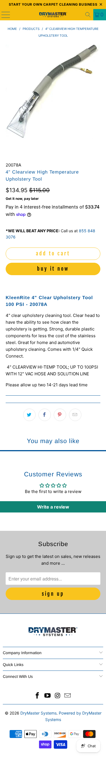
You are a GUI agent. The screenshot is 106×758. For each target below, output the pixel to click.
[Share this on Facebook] (44, 415)
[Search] (88, 14)
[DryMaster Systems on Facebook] (37, 696)
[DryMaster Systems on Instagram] (58, 696)
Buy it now (53, 269)
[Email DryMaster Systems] (68, 696)
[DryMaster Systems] (53, 14)
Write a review (53, 507)
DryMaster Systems (38, 713)
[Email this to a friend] (75, 415)
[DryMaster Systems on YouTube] (48, 696)
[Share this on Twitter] (29, 415)
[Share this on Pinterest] (60, 415)
